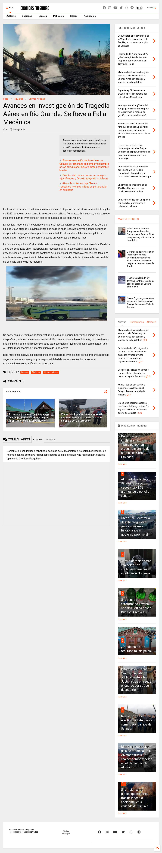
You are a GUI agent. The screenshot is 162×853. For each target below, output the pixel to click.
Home (12, 16)
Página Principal (66, 832)
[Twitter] (121, 7)
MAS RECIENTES (128, 219)
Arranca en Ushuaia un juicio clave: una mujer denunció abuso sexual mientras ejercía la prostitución (29, 417)
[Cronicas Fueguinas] (34, 8)
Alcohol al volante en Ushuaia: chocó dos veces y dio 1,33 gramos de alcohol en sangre (136, 487)
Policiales (58, 16)
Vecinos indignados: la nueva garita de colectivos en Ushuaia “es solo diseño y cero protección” (82, 417)
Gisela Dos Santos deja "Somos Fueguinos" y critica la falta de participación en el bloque (83, 187)
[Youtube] (115, 7)
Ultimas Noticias (37, 99)
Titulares (18, 99)
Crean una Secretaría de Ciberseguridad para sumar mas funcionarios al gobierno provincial (135, 526)
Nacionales (90, 16)
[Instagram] (109, 7)
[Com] (138, 832)
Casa (5, 99)
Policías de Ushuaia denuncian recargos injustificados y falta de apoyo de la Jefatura (83, 177)
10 (123, 783)
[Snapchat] (126, 7)
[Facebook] (104, 7)
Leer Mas (122, 464)
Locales (42, 16)
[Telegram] (132, 7)
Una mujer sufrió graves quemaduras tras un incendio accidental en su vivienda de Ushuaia (134, 798)
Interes (74, 16)
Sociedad (27, 16)
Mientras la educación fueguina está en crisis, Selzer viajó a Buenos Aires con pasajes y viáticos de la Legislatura (140, 234)
